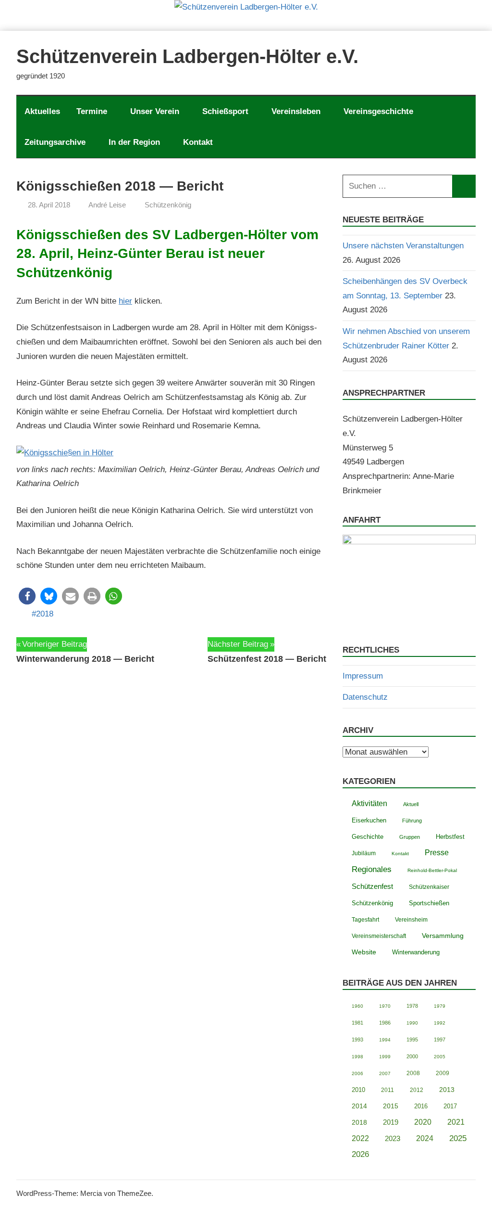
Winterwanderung (416, 952)
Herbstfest (450, 837)
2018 (44, 613)
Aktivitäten (369, 803)
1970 (385, 1006)
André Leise (107, 205)
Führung (412, 820)
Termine (91, 111)
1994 (385, 1039)
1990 (412, 1023)
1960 (357, 1006)
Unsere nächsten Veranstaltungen (403, 245)
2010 (358, 1089)
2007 (385, 1073)
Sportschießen (429, 903)
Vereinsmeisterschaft (379, 936)
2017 (450, 1106)
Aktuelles (42, 111)
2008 (413, 1073)
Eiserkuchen (369, 820)
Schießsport (225, 111)
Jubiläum (364, 853)
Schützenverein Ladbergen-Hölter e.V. (187, 56)
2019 (390, 1122)
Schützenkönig (168, 205)
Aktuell (410, 804)
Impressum (363, 676)
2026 (360, 1154)
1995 (412, 1039)
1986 (385, 1023)
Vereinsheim (411, 919)
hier (125, 301)
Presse (437, 852)
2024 (424, 1138)
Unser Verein (154, 111)
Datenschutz (365, 697)
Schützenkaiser (429, 887)
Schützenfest (372, 886)
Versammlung (443, 935)
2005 (439, 1056)
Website (364, 952)
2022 (360, 1138)
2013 (447, 1089)
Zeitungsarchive (55, 142)
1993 (357, 1039)
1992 (439, 1023)
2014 (359, 1106)
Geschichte (367, 836)
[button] (27, 596)
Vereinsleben (295, 111)
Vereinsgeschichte (378, 111)
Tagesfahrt (365, 919)
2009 (442, 1073)
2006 (357, 1073)
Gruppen (409, 837)
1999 (385, 1056)
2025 (458, 1138)
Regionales (372, 869)
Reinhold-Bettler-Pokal (432, 870)
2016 (421, 1106)
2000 (412, 1056)
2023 (392, 1138)
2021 (456, 1122)
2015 (390, 1106)
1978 (412, 1006)
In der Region (134, 142)
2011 (387, 1090)
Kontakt (198, 142)
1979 (439, 1006)
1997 (439, 1039)
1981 (357, 1023)
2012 (416, 1090)
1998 (357, 1056)
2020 (422, 1122)
